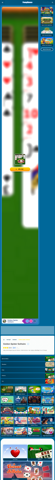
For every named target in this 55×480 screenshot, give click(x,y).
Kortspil (9, 339)
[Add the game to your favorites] (28, 344)
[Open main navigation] (2, 2)
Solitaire (15, 339)
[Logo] (27, 2)
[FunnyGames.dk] (4, 339)
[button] (52, 2)
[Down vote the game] (31, 321)
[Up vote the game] (27, 321)
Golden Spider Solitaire (24, 339)
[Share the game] (34, 321)
